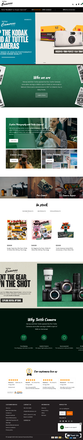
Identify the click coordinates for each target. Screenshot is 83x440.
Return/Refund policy (11, 417)
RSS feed (44, 415)
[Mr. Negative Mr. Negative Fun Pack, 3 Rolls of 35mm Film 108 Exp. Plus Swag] (41, 230)
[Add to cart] (8, 255)
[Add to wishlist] (12, 255)
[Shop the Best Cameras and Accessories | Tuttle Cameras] (7, 3)
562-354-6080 (27, 408)
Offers (43, 413)
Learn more (41, 95)
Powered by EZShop (28, 437)
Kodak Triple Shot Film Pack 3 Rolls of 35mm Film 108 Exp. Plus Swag (17, 249)
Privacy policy (9, 430)
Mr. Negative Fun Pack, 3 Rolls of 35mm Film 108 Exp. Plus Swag (40, 249)
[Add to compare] (15, 255)
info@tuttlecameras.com (30, 411)
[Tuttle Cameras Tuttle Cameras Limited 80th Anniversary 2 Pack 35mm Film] (66, 230)
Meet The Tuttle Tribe (11, 410)
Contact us (9, 413)
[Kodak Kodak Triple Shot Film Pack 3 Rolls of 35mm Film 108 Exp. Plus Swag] (17, 230)
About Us (44, 408)
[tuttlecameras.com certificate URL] (41, 392)
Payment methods (10, 415)
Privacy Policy (45, 410)
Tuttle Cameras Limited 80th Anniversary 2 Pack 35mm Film (65, 249)
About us (8, 408)
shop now (14, 160)
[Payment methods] (52, 437)
